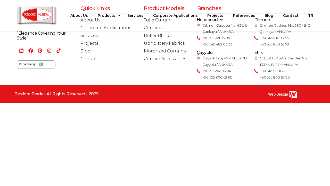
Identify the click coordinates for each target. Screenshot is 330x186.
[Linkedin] (21, 50)
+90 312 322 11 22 (272, 71)
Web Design (278, 93)
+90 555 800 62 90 (275, 77)
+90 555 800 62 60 (217, 77)
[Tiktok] (58, 50)
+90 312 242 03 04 (216, 71)
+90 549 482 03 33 (217, 44)
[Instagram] (49, 50)
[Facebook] (30, 50)
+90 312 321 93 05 (216, 38)
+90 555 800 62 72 (274, 44)
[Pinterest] (40, 50)
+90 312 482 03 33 (274, 38)
